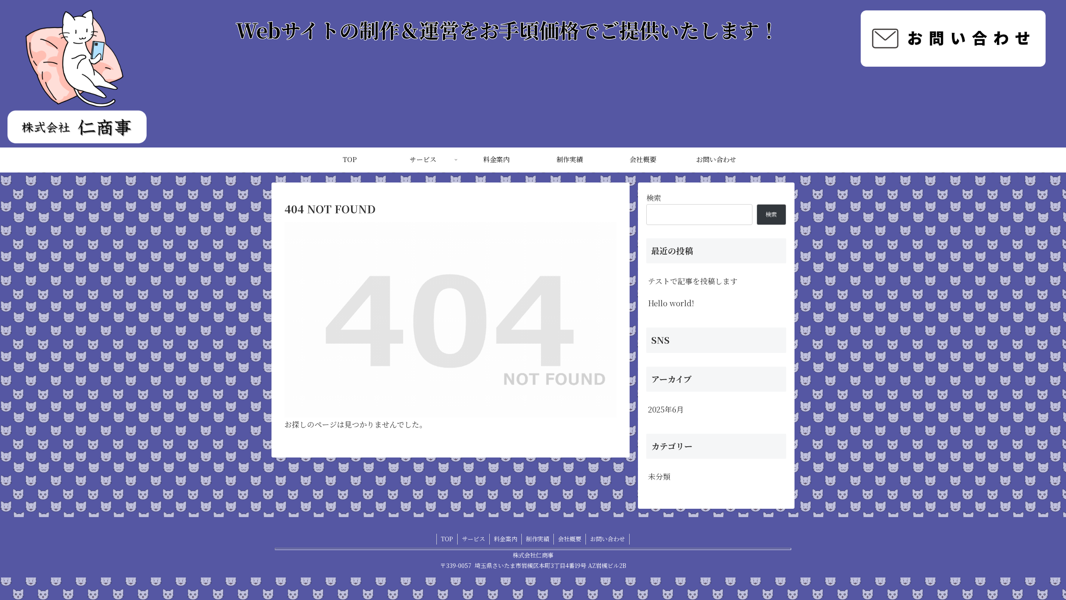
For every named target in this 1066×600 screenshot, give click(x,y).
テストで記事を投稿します (692, 280)
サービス (473, 539)
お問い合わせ (607, 539)
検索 (653, 197)
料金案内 (505, 539)
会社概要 (569, 539)
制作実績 (537, 539)
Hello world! (671, 303)
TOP (447, 539)
